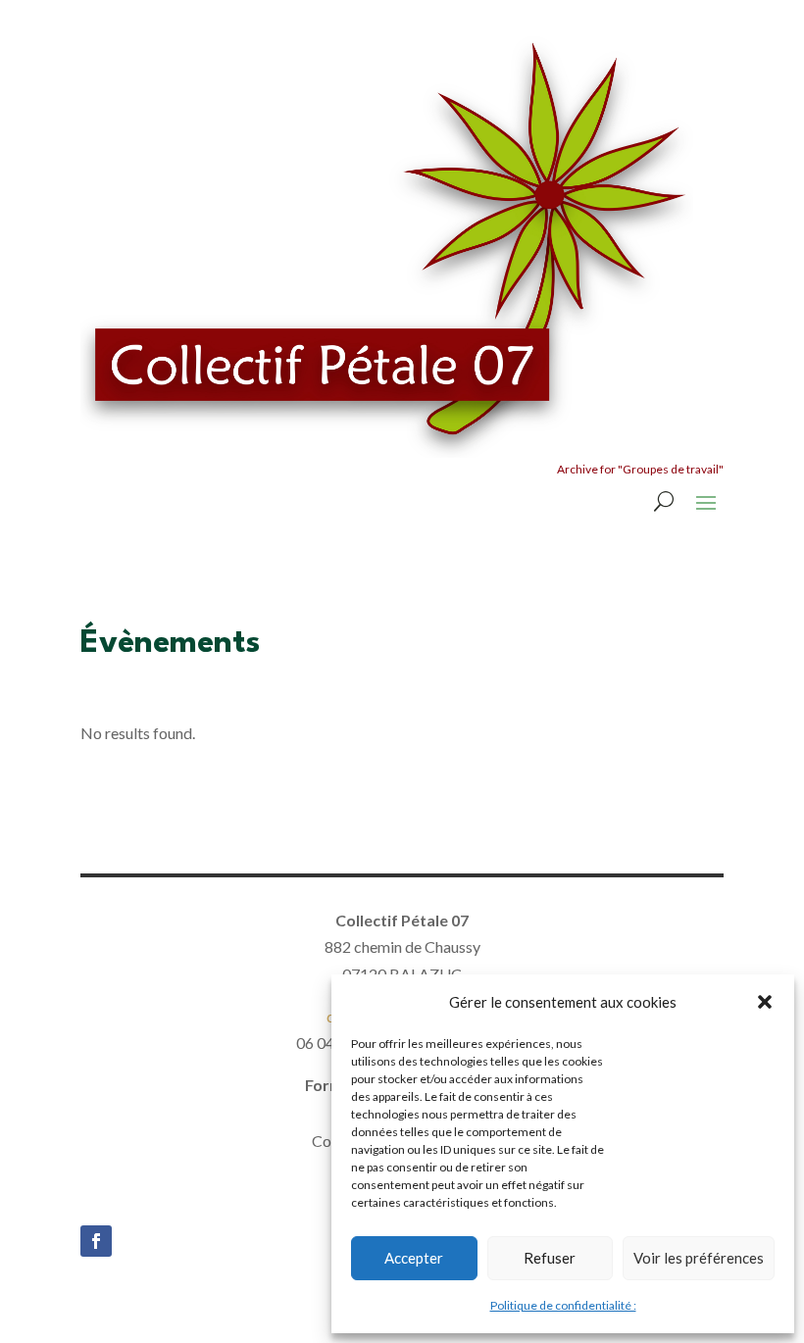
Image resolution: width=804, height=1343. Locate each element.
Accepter (413, 1258)
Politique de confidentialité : (563, 1305)
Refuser (550, 1258)
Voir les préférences (698, 1258)
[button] (765, 1002)
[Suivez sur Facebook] (96, 1241)
